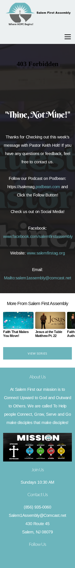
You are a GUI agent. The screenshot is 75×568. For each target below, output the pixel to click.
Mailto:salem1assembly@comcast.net (37, 278)
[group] (18, 326)
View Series (37, 353)
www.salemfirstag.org (46, 253)
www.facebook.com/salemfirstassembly (38, 236)
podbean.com (48, 186)
